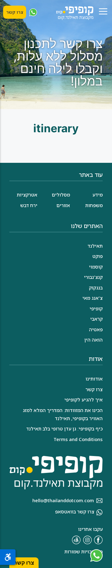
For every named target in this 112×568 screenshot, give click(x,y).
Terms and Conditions (78, 439)
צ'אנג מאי (92, 298)
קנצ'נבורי (93, 277)
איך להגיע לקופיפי (83, 399)
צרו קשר (14, 12)
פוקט (97, 256)
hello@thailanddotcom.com (63, 500)
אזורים (63, 205)
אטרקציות (27, 195)
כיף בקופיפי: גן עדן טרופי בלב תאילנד (64, 428)
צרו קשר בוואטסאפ (74, 511)
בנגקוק (96, 287)
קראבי (96, 319)
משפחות (94, 205)
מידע (97, 195)
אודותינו (94, 379)
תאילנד (95, 246)
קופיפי (96, 308)
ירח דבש (28, 205)
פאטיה (96, 329)
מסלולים (61, 195)
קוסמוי (96, 267)
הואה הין (93, 340)
